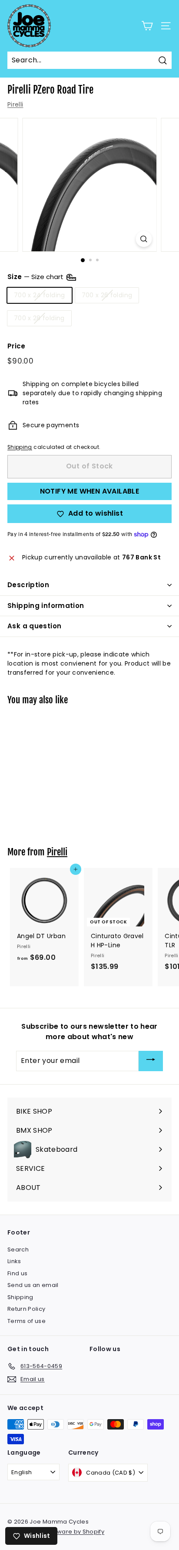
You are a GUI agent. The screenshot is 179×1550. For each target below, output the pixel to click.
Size (36, 276)
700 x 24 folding (39, 295)
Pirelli (15, 104)
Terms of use (26, 1321)
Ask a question (34, 625)
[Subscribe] (151, 1061)
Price (16, 346)
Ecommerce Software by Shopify (55, 1531)
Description (28, 584)
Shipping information (45, 605)
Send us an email (33, 1285)
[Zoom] (144, 239)
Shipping (19, 447)
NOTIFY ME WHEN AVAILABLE (89, 491)
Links (14, 1261)
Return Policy (26, 1309)
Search (18, 1249)
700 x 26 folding (107, 295)
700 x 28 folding (39, 318)
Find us (17, 1273)
